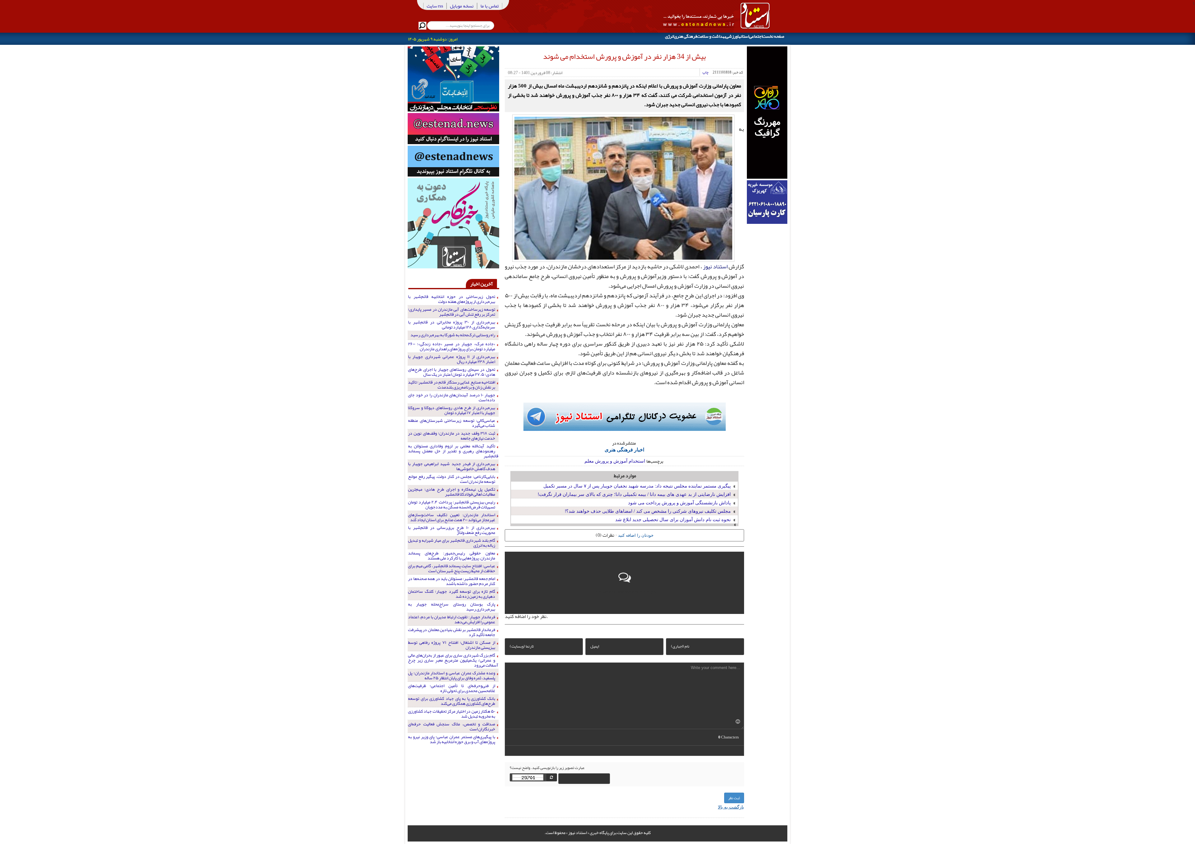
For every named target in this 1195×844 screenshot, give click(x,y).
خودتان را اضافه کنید (636, 535)
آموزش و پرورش (611, 460)
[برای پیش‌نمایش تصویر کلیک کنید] (623, 187)
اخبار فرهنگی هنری (624, 449)
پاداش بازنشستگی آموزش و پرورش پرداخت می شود (679, 502)
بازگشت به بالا (731, 807)
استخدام (637, 460)
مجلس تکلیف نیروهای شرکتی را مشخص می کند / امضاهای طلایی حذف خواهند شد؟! (648, 510)
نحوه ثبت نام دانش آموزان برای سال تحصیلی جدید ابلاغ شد (673, 519)
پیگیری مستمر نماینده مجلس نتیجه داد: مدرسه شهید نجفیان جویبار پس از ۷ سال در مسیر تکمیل (637, 485)
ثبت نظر (734, 798)
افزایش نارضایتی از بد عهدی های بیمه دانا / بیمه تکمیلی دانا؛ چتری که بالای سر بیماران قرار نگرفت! (634, 494)
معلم (589, 460)
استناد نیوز (715, 266)
